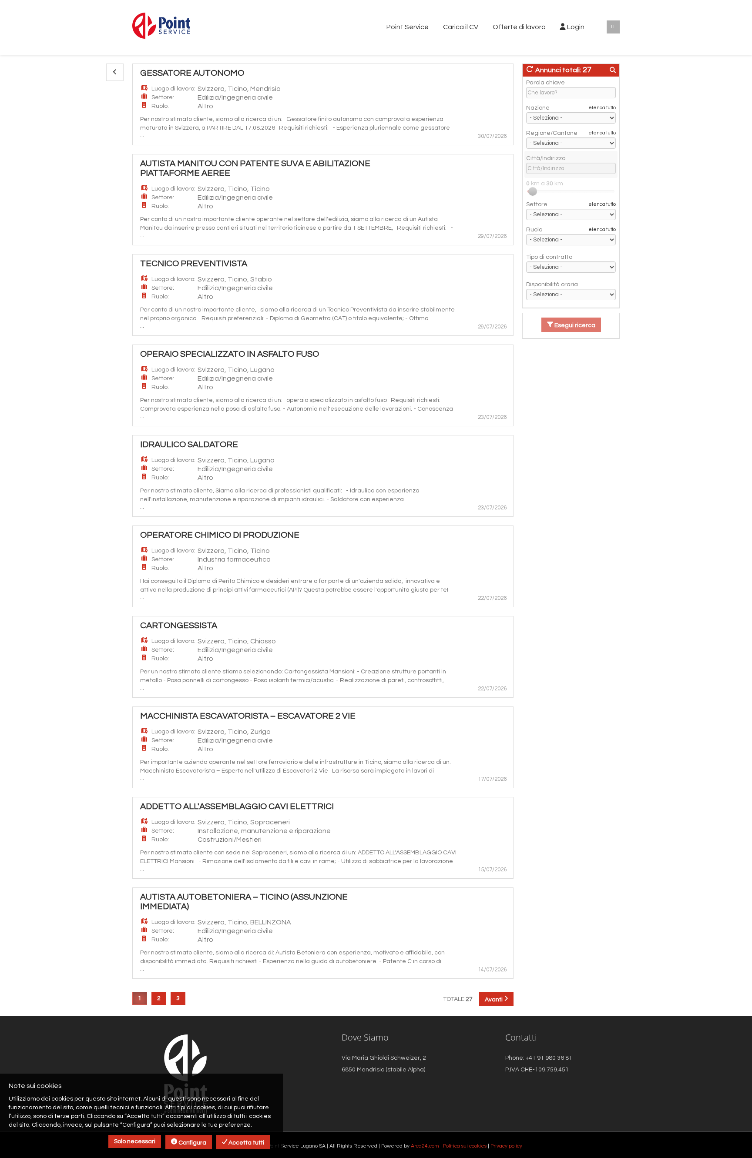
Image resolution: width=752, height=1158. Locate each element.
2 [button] (159, 998)
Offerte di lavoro (519, 26)
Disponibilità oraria (552, 284)
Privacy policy (506, 1146)
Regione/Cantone (551, 133)
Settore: (162, 97)
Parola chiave (545, 83)
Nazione (538, 108)
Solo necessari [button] (134, 1141)
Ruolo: (160, 106)
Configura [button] (191, 1143)
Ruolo (534, 230)
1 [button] (139, 998)
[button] (115, 72)
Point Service (407, 26)
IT (613, 26)
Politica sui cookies (465, 1146)
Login (575, 26)
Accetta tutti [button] (245, 1143)
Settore (536, 204)
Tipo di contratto (549, 257)
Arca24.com (425, 1146)
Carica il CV (460, 26)
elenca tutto (602, 107)
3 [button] (178, 998)
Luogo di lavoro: (173, 89)
